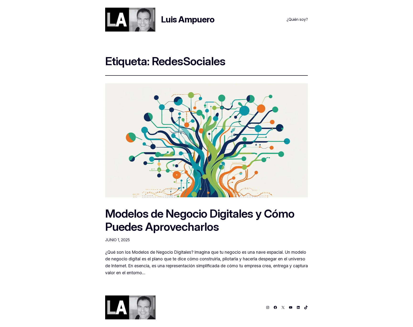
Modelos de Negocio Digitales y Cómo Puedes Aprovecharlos (199, 220)
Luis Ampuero (187, 19)
